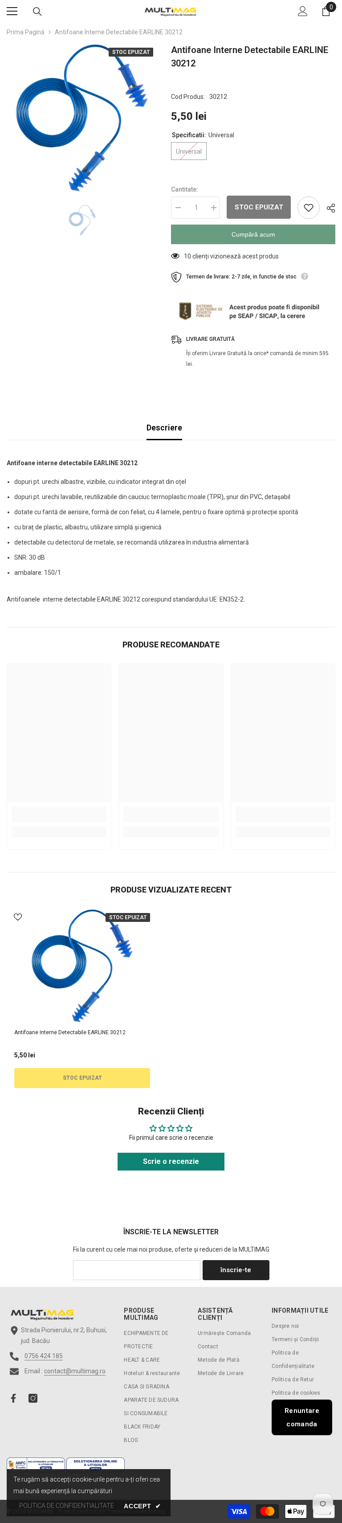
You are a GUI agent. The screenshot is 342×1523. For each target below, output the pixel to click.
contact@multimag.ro (75, 1371)
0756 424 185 (43, 1355)
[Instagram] (33, 1398)
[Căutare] (37, 11)
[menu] (12, 11)
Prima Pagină (26, 32)
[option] (82, 118)
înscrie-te (235, 1270)
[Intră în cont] (303, 11)
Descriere (164, 427)
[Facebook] (13, 1398)
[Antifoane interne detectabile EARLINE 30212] (82, 966)
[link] (59, 814)
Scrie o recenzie (171, 1161)
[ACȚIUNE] (327, 208)
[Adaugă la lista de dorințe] (308, 208)
